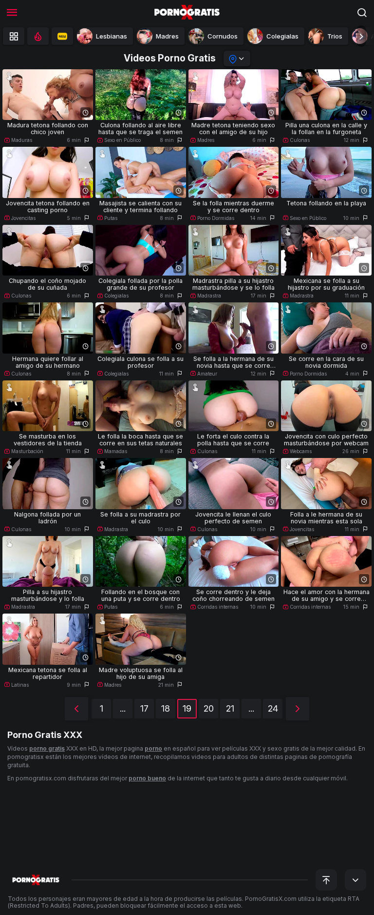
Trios (334, 36)
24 (273, 708)
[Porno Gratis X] (187, 12)
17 (144, 708)
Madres (167, 36)
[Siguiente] (297, 708)
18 (165, 708)
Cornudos (222, 36)
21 (230, 708)
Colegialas (282, 36)
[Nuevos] (62, 36)
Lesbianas (111, 36)
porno (153, 748)
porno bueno (147, 778)
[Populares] (38, 36)
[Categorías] (13, 36)
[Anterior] (76, 708)
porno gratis (47, 748)
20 (209, 708)
